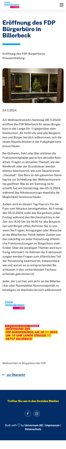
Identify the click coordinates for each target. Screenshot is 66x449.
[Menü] (62, 5)
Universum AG (34, 425)
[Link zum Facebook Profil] (27, 413)
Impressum (52, 425)
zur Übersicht (15, 375)
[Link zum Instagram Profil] (36, 413)
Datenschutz (33, 429)
